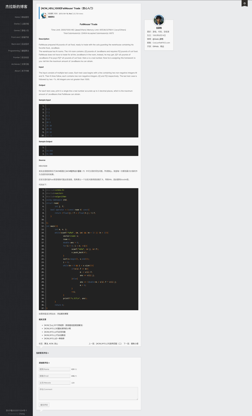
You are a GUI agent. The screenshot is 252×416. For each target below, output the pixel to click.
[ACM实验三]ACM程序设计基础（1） (70, 171)
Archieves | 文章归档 (20, 64)
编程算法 (51, 17)
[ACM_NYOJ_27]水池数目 (54, 335)
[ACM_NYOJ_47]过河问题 (54, 332)
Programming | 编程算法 (18, 51)
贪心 (110, 171)
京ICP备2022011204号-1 (16, 410)
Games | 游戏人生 (21, 30)
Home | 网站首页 (22, 17)
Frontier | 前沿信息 (21, 57)
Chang (22, 414)
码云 (162, 46)
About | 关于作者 (22, 71)
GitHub (156, 46)
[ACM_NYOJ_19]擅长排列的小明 (57, 328)
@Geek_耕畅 (158, 39)
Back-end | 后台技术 (20, 44)
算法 (46, 343)
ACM (51, 343)
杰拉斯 (50, 14)
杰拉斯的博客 (62, 314)
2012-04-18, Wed (65, 14)
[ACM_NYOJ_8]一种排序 (54, 338)
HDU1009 (43, 166)
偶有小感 (134, 343)
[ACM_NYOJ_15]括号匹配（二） (109, 343)
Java (77, 30)
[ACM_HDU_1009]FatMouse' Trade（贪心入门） (67, 8)
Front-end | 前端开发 (20, 37)
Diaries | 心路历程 (21, 24)
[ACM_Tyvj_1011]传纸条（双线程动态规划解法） (64, 325)
